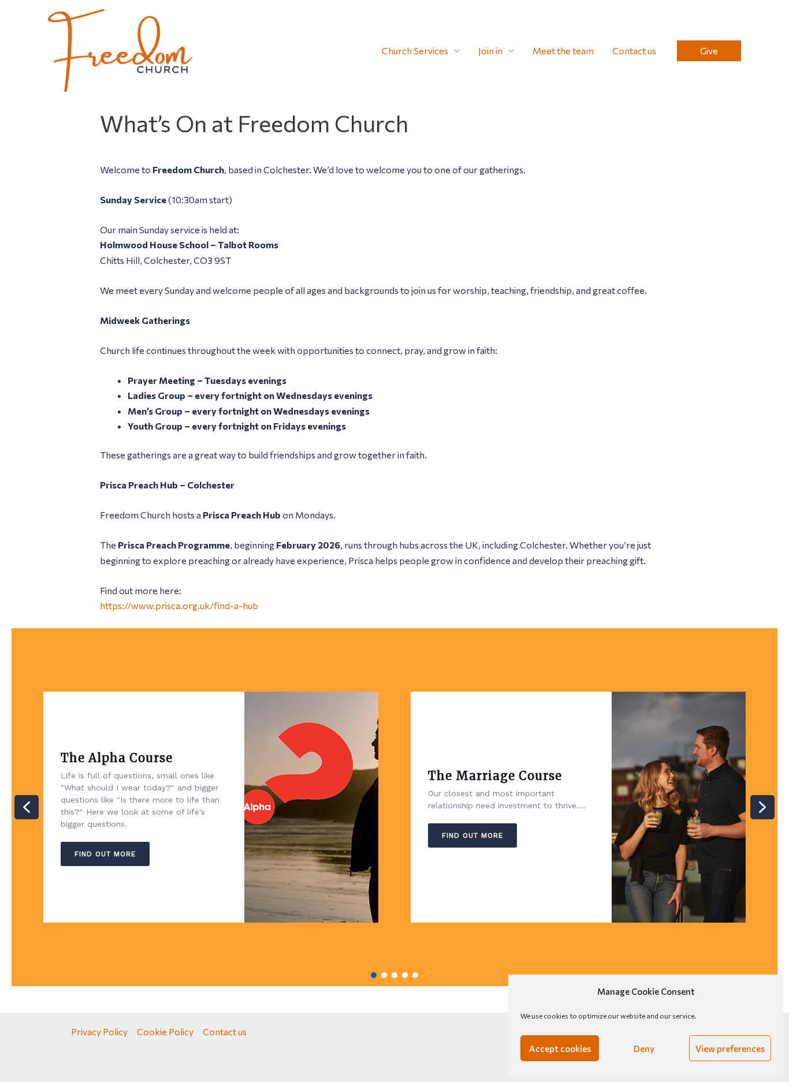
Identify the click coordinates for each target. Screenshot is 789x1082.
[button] (709, 50)
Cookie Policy (165, 1031)
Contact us (634, 50)
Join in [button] (490, 50)
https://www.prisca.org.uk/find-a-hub (179, 605)
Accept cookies (560, 1048)
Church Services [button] (415, 50)
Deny (644, 1048)
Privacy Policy (99, 1031)
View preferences (730, 1048)
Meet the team (563, 50)
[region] (394, 807)
